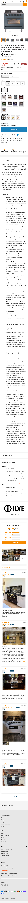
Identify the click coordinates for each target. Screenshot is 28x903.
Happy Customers (5, 835)
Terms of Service (5, 855)
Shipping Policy (4, 851)
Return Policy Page (21, 498)
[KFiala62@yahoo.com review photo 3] (7, 743)
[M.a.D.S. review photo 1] (14, 682)
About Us (3, 833)
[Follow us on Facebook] (2, 885)
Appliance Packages (5, 815)
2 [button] (12, 796)
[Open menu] (2, 1)
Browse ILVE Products (14, 514)
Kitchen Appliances (5, 824)
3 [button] (14, 796)
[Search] (25, 4)
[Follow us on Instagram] (5, 885)
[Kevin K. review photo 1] (14, 777)
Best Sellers (4, 817)
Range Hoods (4, 822)
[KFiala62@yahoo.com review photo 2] (4, 743)
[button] (4, 59)
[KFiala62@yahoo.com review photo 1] (14, 726)
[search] (12, 4)
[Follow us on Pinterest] (7, 885)
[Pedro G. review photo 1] (14, 593)
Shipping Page (20, 483)
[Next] (26, 21)
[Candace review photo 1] (14, 636)
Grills (2, 826)
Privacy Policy (4, 853)
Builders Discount (5, 841)
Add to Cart (14, 129)
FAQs (2, 837)
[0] (25, 2)
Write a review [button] (14, 542)
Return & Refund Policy (6, 849)
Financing (3, 839)
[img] (5, 572)
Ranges (3, 819)
